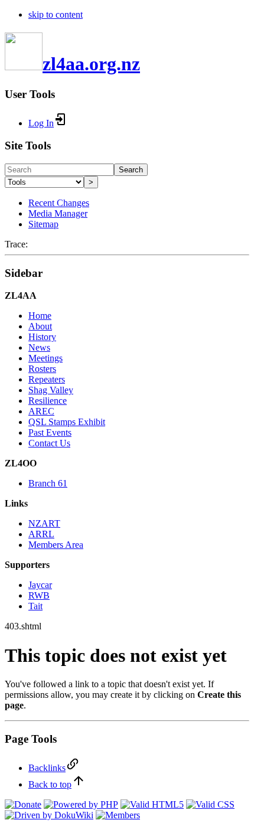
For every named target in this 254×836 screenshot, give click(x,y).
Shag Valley (50, 390)
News (39, 347)
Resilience (47, 401)
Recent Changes (58, 203)
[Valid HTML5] (152, 804)
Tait (35, 606)
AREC (41, 411)
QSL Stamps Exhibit (66, 422)
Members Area (55, 545)
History (42, 337)
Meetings (45, 358)
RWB (39, 595)
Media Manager (57, 213)
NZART (44, 523)
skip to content (55, 14)
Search (131, 169)
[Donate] (23, 804)
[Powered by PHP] (81, 804)
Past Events (49, 432)
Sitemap (43, 224)
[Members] (118, 815)
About (40, 326)
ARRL (41, 534)
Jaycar (40, 585)
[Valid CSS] (210, 804)
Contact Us (49, 443)
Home (39, 316)
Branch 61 (47, 483)
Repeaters (46, 379)
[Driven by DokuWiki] (49, 815)
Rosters (42, 369)
